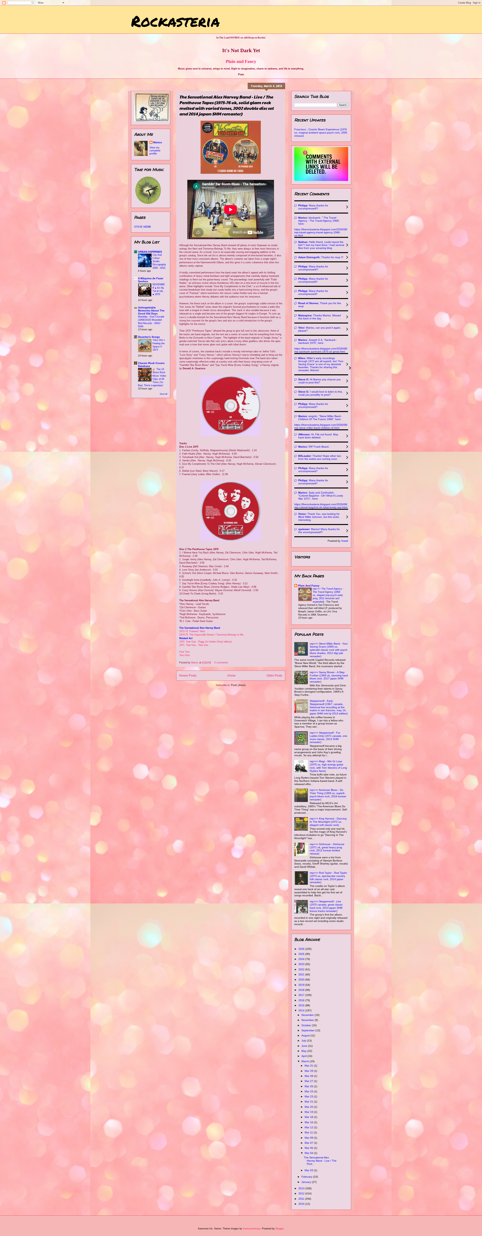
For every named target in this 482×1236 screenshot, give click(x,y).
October (306, 1025)
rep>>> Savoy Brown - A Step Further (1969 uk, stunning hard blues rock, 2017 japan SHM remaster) (329, 677)
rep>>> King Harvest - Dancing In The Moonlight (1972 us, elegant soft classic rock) (328, 821)
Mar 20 (309, 1106)
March (305, 1061)
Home (231, 675)
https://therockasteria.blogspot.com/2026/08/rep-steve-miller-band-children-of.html (320, 426)
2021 (301, 974)
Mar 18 (309, 1117)
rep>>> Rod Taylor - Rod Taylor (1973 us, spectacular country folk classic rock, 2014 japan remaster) (328, 877)
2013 (301, 1188)
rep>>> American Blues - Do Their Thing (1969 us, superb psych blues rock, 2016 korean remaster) (328, 794)
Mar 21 (309, 1101)
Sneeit (344, 541)
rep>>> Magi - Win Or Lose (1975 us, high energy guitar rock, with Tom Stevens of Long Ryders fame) (328, 766)
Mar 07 (309, 1142)
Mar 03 (309, 1170)
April (304, 1055)
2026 (301, 948)
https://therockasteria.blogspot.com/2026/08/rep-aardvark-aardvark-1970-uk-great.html (320, 350)
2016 (301, 1000)
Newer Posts (187, 675)
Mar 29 (309, 1070)
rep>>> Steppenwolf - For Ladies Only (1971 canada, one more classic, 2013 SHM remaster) (328, 737)
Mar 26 (309, 1086)
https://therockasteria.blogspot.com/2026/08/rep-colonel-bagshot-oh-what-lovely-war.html (320, 506)
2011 (301, 1198)
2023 (301, 964)
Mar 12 (309, 1127)
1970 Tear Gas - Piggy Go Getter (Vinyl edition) (205, 641)
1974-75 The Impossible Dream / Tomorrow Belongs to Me (211, 634)
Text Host (184, 655)
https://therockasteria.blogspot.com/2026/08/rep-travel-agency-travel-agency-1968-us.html (320, 232)
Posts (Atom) (238, 685)
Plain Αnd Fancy (308, 585)
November (308, 1020)
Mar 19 (309, 1111)
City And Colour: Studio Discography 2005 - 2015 (159, 261)
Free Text (184, 651)
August (305, 1035)
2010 (301, 1203)
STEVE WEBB (142, 226)
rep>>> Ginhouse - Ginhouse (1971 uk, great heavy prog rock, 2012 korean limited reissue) (327, 849)
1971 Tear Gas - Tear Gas (193, 645)
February (307, 1176)
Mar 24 (309, 1091)
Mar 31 (309, 1065)
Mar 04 (309, 1152)
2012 (301, 1193)
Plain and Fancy (241, 61)
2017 (301, 994)
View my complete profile (154, 150)
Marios (157, 142)
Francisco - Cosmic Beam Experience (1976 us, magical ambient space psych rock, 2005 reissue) (320, 132)
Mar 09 (309, 1137)
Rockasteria (175, 20)
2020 (301, 979)
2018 (301, 989)
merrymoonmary (251, 1228)
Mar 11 (309, 1132)
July (304, 1040)
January (306, 1181)
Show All (163, 394)
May (304, 1050)
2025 (301, 953)
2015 (301, 1005)
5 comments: (221, 662)
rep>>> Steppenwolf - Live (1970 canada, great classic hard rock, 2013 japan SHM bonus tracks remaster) (326, 906)
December (308, 1014)
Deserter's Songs (149, 336)
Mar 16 (309, 1122)
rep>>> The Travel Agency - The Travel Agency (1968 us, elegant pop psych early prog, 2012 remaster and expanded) (328, 595)
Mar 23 (309, 1096)
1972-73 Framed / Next (192, 631)
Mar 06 (309, 1147)
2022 (301, 969)
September (308, 1030)
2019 (301, 984)
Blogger (279, 1228)
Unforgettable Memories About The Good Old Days (151, 310)
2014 (301, 1010)
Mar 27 (309, 1081)
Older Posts (274, 675)
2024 (301, 959)
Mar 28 (309, 1075)
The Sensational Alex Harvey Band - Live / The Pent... (320, 1160)
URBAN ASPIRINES (150, 251)
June (304, 1045)
